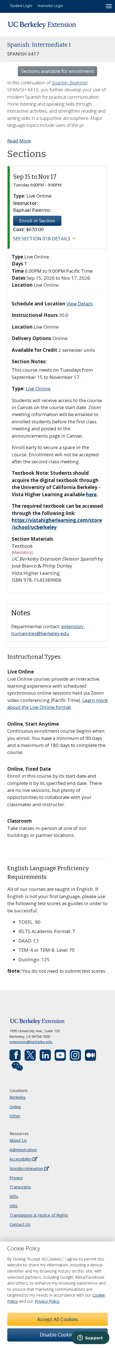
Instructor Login (50, 5)
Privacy (16, 1177)
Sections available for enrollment (57, 71)
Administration (23, 1149)
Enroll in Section (37, 220)
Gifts (13, 1196)
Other (14, 1116)
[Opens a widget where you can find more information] (90, 1338)
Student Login (21, 5)
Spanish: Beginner (70, 82)
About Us (18, 1140)
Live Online (38, 388)
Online (15, 1106)
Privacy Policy (47, 1301)
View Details (79, 303)
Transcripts (20, 1187)
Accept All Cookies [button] (57, 1319)
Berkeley (17, 1097)
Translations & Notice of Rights (38, 1215)
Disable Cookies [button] (57, 1335)
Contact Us (19, 1224)
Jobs (13, 1205)
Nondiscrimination (26, 1168)
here (91, 494)
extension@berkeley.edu (30, 1041)
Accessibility (21, 1159)
